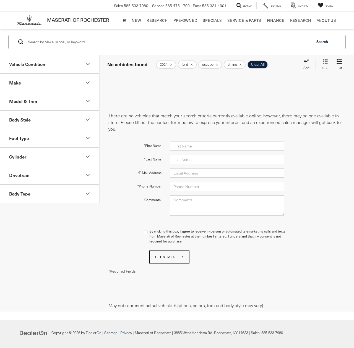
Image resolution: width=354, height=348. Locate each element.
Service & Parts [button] (244, 20)
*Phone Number (149, 186)
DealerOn (93, 332)
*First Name (153, 145)
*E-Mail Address (149, 172)
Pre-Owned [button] (185, 20)
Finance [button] (276, 20)
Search (322, 41)
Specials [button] (212, 20)
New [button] (136, 20)
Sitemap (111, 332)
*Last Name (153, 159)
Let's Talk (165, 256)
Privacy (126, 332)
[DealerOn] (33, 332)
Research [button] (157, 20)
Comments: (153, 199)
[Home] (124, 20)
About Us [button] (326, 20)
